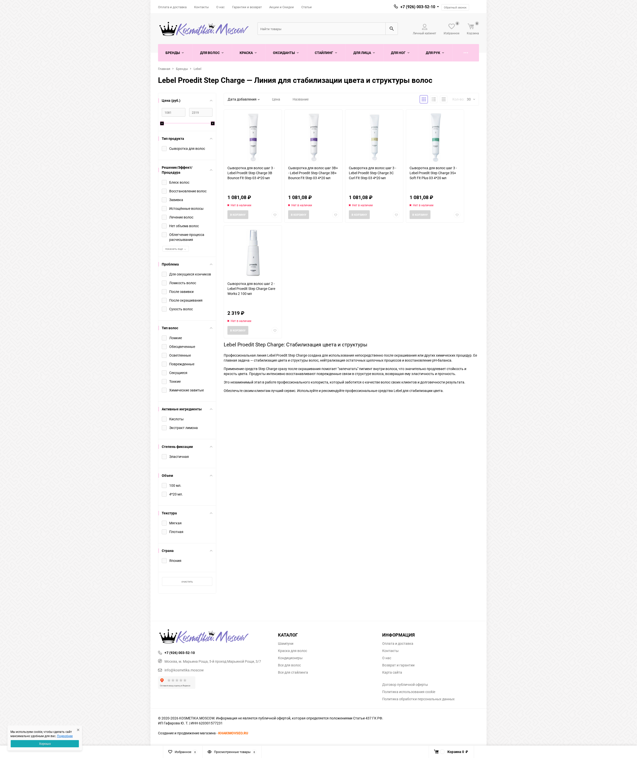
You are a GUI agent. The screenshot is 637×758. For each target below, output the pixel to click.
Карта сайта (392, 672)
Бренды (182, 68)
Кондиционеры (290, 658)
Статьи (306, 7)
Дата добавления (242, 99)
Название (301, 99)
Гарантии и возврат (247, 7)
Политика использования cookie (408, 692)
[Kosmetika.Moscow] (214, 636)
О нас (220, 7)
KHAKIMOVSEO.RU (233, 733)
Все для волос (289, 665)
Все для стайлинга (293, 672)
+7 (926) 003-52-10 (417, 6)
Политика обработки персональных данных (418, 699)
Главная (164, 68)
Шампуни (285, 643)
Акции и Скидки (281, 7)
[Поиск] (391, 28)
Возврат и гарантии (398, 665)
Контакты (201, 7)
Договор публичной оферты (405, 684)
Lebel (197, 68)
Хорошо (45, 743)
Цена (276, 99)
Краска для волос (292, 650)
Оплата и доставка (172, 7)
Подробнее (65, 736)
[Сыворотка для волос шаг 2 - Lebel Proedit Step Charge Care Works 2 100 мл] (253, 253)
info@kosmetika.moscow (184, 670)
